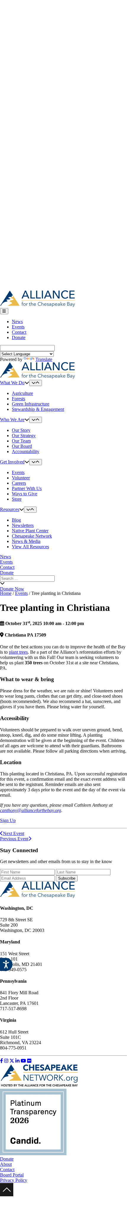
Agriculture (22, 393)
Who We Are (12, 419)
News (17, 321)
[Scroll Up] (6, 1194)
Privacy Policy (13, 1180)
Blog (16, 520)
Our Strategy (24, 435)
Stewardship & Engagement (38, 409)
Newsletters (23, 525)
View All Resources (30, 546)
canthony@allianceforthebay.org (30, 810)
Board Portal (12, 1174)
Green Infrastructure (30, 403)
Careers (19, 483)
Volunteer (21, 477)
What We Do (12, 382)
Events (18, 326)
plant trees (18, 652)
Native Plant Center (30, 530)
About (6, 1164)
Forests (18, 398)
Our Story (21, 430)
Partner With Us (27, 488)
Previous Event (14, 838)
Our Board (22, 446)
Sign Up (8, 820)
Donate (18, 337)
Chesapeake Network (32, 535)
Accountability (25, 451)
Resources (9, 509)
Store (17, 499)
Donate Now (12, 588)
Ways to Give (24, 493)
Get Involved (12, 461)
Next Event (13, 833)
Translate (43, 359)
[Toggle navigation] (4, 311)
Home (6, 593)
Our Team (21, 440)
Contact (19, 332)
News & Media (26, 541)
